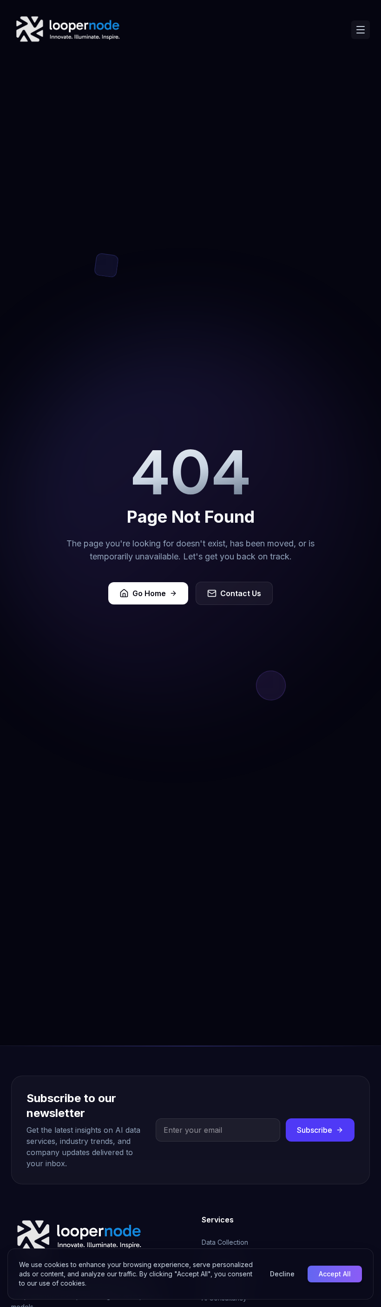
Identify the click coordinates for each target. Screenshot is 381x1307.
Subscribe (314, 1130)
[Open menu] (360, 29)
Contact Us (240, 593)
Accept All (335, 1274)
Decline (282, 1274)
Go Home (149, 593)
